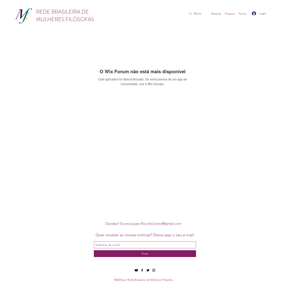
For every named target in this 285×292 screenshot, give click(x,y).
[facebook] (142, 270)
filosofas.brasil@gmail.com (161, 223)
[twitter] (148, 270)
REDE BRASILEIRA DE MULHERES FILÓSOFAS (65, 15)
